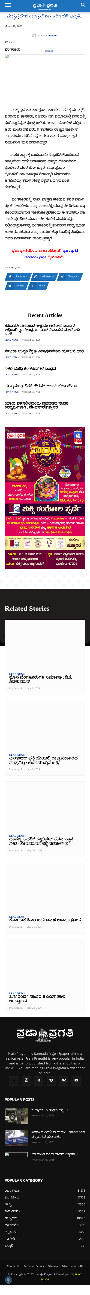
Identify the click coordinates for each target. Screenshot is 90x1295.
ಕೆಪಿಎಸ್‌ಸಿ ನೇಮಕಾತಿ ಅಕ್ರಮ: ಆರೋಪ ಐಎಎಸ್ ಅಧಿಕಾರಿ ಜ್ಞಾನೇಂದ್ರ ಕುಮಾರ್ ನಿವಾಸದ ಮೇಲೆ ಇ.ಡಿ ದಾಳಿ (42, 330)
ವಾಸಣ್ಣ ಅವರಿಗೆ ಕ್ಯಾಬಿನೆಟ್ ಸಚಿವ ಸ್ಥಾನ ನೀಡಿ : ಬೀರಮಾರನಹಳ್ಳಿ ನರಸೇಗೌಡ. (41, 842)
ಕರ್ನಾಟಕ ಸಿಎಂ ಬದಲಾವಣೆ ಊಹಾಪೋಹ (45, 920)
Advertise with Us (72, 1266)
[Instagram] (26, 1081)
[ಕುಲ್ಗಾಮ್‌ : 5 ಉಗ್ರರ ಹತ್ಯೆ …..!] (16, 1116)
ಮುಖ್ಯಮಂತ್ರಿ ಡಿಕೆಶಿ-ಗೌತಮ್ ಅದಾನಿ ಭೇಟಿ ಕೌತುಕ (41, 386)
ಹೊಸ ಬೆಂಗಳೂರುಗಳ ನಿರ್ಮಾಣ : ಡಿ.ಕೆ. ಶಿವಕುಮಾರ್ (40, 680)
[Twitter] (38, 1081)
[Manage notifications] (8, 1280)
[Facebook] (13, 1081)
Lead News (12, 340)
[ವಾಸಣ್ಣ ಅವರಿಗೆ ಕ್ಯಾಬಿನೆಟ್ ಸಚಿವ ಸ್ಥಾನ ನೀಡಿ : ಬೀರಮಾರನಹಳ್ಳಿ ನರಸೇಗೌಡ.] (45, 806)
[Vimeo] (51, 1081)
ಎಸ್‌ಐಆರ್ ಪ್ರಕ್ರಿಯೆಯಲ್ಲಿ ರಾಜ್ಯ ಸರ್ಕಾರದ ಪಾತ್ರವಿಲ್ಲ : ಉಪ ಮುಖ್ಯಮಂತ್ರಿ (43, 761)
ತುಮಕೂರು (49, 51)
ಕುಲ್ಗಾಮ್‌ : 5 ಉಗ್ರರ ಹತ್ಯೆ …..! (49, 1110)
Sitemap (53, 1266)
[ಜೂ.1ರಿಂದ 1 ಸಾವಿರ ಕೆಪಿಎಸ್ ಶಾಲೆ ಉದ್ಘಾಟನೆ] (45, 963)
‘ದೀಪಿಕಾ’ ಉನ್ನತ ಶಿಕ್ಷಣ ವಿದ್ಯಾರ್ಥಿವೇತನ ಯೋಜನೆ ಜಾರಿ (44, 351)
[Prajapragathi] (35, 36)
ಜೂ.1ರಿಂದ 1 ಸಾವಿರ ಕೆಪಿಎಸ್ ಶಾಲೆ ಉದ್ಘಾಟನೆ (37, 999)
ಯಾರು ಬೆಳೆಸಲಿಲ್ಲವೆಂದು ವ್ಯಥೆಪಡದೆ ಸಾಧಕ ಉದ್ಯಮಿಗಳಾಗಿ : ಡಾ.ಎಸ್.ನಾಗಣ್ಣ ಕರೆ (36, 406)
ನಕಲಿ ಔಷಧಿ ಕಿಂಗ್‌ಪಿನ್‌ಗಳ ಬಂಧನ (30, 369)
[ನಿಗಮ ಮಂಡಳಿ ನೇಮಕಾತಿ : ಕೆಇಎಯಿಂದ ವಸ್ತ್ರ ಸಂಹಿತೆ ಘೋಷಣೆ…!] (16, 1138)
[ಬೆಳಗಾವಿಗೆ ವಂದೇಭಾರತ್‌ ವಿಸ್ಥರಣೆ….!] (16, 1160)
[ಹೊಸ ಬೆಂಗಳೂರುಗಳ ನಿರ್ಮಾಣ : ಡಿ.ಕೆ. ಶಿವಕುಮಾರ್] (45, 644)
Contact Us (13, 1266)
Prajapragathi (49, 36)
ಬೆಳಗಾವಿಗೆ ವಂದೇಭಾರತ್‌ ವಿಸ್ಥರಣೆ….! (54, 1154)
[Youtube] (76, 1081)
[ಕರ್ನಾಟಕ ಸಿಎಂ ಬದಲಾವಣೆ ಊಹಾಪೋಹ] (45, 887)
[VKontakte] (63, 1081)
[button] (7, 6)
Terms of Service (34, 1266)
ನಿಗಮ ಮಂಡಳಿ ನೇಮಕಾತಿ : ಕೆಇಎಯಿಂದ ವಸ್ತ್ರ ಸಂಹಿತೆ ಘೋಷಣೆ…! (58, 1135)
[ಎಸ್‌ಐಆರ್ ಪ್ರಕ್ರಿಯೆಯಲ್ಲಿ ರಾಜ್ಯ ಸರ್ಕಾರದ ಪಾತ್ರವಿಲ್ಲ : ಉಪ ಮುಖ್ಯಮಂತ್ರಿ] (45, 725)
